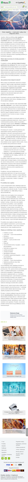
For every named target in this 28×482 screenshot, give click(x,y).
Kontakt (17, 457)
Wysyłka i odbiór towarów (19, 454)
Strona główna (4, 9)
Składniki (4, 445)
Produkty (4, 443)
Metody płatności (20, 451)
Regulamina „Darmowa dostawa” (21, 444)
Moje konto (4, 450)
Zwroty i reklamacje (20, 449)
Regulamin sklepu (20, 441)
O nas (3, 441)
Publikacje (10, 9)
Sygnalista (4, 452)
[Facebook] (2, 458)
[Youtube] (6, 458)
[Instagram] (9, 458)
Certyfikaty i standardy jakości (7, 455)
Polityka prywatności (20, 447)
